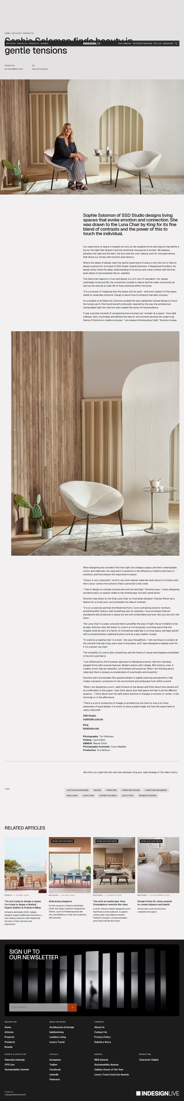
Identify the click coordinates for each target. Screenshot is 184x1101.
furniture (111, 790)
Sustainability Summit (17, 1069)
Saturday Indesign (15, 1059)
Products (34, 43)
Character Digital (149, 1059)
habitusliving (56, 1032)
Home (8, 1027)
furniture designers (156, 790)
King (135, 772)
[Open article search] (176, 43)
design (97, 790)
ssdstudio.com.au (93, 719)
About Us (99, 1027)
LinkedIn (54, 1074)
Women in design (147, 795)
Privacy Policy (102, 1037)
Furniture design (131, 790)
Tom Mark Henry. (169, 772)
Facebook (55, 1069)
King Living (72, 795)
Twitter (53, 1064)
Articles (11, 43)
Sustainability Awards (106, 1064)
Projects (22, 43)
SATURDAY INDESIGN (142, 43)
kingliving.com (91, 728)
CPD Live (10, 1064)
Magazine (168, 43)
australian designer (78, 790)
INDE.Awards (101, 1059)
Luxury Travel (57, 1042)
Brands (44, 43)
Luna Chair (88, 795)
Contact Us (100, 1032)
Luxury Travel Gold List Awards (111, 1074)
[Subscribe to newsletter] (72, 1007)
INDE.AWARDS (124, 43)
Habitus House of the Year (108, 1069)
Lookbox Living (57, 1037)
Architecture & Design (61, 1027)
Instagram (55, 1059)
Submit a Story (102, 1042)
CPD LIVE (158, 43)
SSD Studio (128, 795)
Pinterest (54, 1079)
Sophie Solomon (108, 795)
